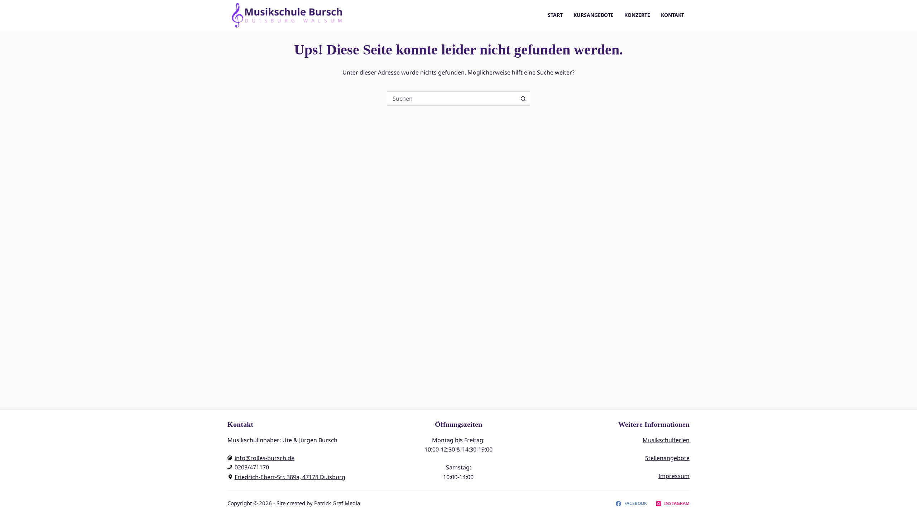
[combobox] (451, 98)
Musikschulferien (666, 440)
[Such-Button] (523, 98)
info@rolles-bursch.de (264, 458)
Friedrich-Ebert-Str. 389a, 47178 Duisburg (290, 477)
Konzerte (637, 14)
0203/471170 (252, 467)
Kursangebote (593, 14)
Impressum (674, 476)
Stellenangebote (667, 458)
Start (555, 14)
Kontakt (672, 14)
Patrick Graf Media (337, 503)
